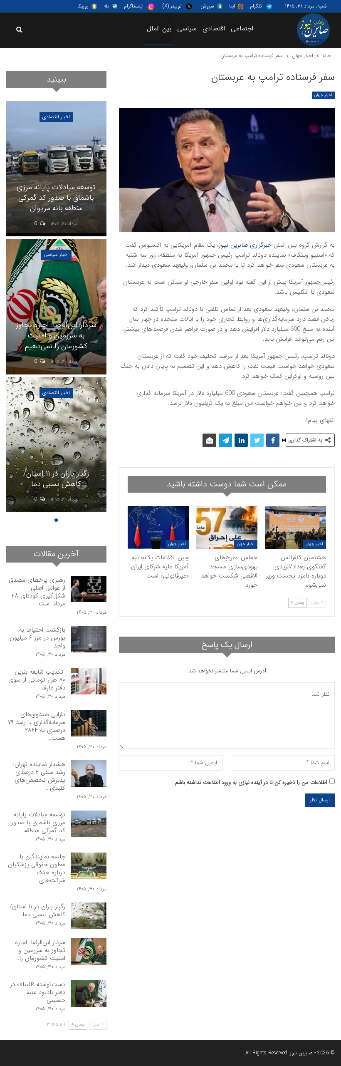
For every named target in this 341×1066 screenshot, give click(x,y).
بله (106, 6)
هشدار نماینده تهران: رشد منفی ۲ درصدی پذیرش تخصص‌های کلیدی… (39, 776)
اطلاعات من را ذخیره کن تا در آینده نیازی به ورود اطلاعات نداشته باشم (251, 782)
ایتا (232, 6)
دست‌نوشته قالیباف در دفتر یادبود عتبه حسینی (37, 992)
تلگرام (256, 6)
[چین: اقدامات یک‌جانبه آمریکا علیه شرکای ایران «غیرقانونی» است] (158, 527)
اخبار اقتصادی (56, 117)
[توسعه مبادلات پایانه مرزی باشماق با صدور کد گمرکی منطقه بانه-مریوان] (56, 168)
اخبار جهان (323, 95)
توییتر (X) (172, 6)
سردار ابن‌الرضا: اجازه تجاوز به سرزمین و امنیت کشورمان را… (40, 950)
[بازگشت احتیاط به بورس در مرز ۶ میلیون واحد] (88, 639)
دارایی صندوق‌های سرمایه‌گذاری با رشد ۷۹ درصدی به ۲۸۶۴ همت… (36, 726)
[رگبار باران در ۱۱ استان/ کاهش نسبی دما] (56, 444)
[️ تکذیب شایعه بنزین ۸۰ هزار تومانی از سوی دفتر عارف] (88, 681)
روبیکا (83, 6)
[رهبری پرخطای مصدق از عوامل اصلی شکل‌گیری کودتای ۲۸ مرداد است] (88, 589)
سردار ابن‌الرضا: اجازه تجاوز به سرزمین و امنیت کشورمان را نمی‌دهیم (56, 335)
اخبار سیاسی (56, 254)
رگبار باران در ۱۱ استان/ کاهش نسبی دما (56, 479)
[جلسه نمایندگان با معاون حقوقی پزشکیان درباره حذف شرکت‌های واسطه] (88, 866)
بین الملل (159, 28)
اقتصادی (214, 28)
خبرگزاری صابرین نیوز (245, 245)
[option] (56, 308)
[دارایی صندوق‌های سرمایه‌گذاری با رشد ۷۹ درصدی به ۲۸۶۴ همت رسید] (88, 723)
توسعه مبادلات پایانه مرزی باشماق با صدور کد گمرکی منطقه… (38, 822)
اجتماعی (242, 28)
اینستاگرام (133, 6)
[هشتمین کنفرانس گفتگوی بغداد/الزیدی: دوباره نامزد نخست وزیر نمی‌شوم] (295, 527)
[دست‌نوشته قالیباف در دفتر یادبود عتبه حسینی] (88, 993)
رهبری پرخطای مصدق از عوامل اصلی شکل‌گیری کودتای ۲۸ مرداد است (37, 592)
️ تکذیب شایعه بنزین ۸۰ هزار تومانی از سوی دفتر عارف (36, 680)
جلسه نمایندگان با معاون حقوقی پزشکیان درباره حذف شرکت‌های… (36, 868)
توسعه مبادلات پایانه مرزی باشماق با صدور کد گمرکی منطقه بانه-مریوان (56, 197)
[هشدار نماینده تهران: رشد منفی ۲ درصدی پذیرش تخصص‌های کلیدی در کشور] (88, 773)
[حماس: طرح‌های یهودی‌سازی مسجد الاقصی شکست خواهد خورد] (226, 527)
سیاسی (187, 28)
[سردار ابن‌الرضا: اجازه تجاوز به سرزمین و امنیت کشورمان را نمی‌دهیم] (56, 306)
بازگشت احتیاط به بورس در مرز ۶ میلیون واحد (37, 638)
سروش (207, 6)
